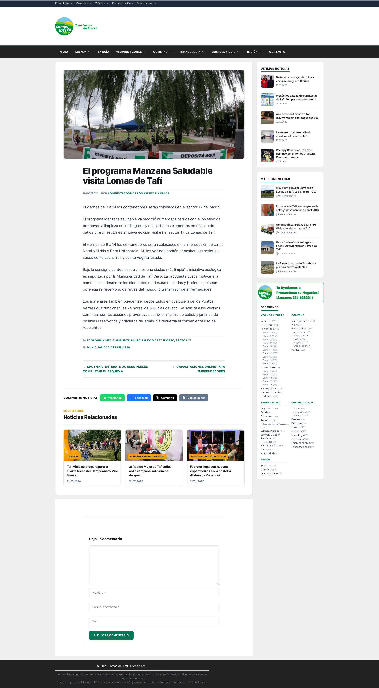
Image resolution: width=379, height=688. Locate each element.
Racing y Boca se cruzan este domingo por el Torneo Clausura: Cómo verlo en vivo (296, 153)
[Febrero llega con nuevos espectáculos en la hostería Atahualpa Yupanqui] (215, 445)
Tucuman (266, 465)
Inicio (63, 51)
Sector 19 (268, 381)
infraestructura (301, 335)
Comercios (297, 439)
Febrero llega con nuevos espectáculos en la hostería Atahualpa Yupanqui (210, 471)
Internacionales (269, 473)
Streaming (298, 415)
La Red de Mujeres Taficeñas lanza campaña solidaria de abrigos (150, 471)
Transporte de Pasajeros (276, 423)
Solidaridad (267, 453)
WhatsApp (115, 397)
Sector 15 (268, 363)
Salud (264, 412)
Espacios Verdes (270, 430)
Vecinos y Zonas (129, 51)
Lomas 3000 (267, 329)
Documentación (121, 3)
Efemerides (299, 411)
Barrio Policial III (270, 392)
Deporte (296, 423)
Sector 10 (268, 346)
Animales (296, 431)
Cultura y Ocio (223, 51)
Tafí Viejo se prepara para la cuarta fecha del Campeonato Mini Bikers (92, 471)
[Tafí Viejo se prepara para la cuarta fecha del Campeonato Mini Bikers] (92, 445)
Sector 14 (268, 360)
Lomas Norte (268, 367)
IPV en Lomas (298, 328)
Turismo (296, 427)
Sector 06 (268, 332)
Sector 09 (268, 342)
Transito (265, 420)
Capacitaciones (300, 447)
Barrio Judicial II (269, 388)
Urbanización (300, 345)
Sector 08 (268, 339)
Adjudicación (300, 332)
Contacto (277, 51)
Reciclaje (267, 441)
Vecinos (265, 321)
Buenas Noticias (270, 445)
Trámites (100, 3)
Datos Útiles (62, 3)
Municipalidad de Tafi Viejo (152, 340)
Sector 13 (268, 356)
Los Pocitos (267, 396)
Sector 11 (268, 349)
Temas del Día (189, 51)
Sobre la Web (145, 3)
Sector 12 (268, 353)
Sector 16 (268, 370)
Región (252, 51)
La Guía (103, 51)
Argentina (266, 469)
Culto (264, 449)
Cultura (295, 408)
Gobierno (160, 51)
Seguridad (266, 408)
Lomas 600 (267, 325)
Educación (266, 416)
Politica (295, 349)
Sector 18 (268, 377)
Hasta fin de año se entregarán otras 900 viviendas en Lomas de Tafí (296, 246)
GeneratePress (157, 666)
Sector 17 (183, 340)
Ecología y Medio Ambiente (108, 340)
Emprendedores (300, 443)
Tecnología (297, 435)
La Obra (297, 339)
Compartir (167, 397)
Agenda (80, 51)
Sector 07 (268, 335)
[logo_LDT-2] (290, 301)
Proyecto (298, 342)
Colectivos (82, 3)
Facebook (141, 397)
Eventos (295, 419)
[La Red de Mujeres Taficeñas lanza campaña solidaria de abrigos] (154, 445)
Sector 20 (268, 384)
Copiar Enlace (196, 397)
